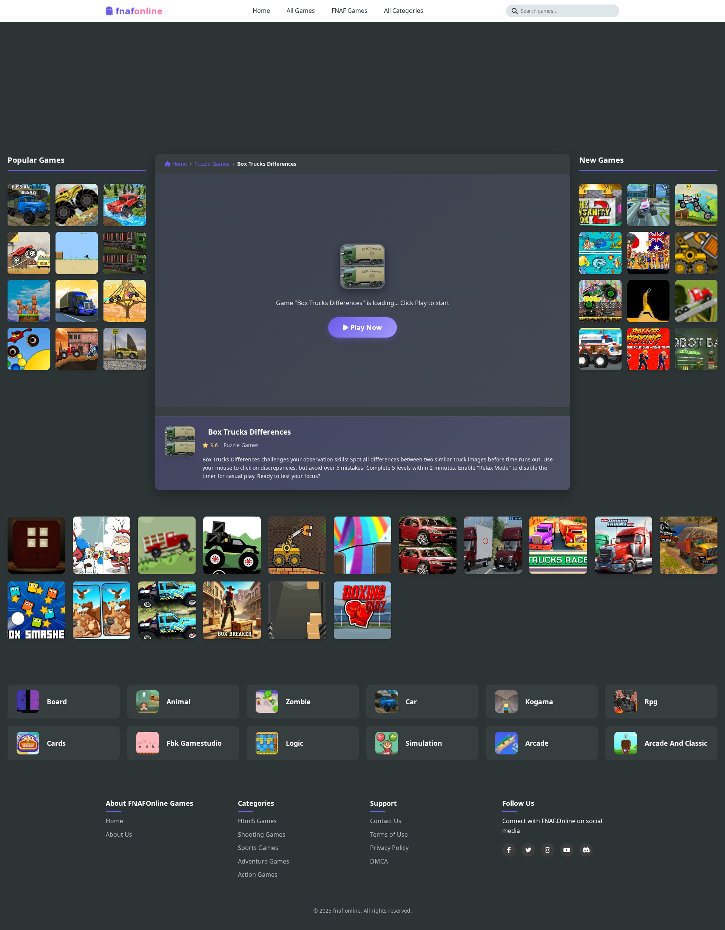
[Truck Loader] (696, 253)
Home (261, 10)
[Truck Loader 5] (297, 545)
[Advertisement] (362, 90)
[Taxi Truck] (124, 349)
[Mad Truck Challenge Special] (124, 301)
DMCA (379, 861)
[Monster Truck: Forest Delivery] (232, 545)
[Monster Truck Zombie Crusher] (600, 301)
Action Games (258, 874)
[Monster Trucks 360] (124, 205)
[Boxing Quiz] (363, 610)
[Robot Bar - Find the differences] (696, 349)
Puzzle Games (212, 163)
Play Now (365, 327)
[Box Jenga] (29, 301)
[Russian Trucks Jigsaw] (29, 205)
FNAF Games (349, 10)
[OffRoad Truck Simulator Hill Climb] (688, 545)
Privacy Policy (389, 848)
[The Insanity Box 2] (600, 205)
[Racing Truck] (696, 205)
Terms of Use (389, 834)
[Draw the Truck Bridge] (363, 545)
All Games (301, 10)
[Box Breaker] (232, 610)
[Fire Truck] (77, 349)
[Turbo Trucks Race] (623, 545)
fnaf (139, 11)
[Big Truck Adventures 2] (167, 545)
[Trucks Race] (558, 545)
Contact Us (385, 821)
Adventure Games (263, 861)
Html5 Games (257, 821)
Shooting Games (261, 834)
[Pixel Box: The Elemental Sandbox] (648, 301)
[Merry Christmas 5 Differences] (102, 545)
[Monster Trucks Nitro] (29, 253)
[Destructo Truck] (696, 301)
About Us (119, 834)
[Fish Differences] (600, 253)
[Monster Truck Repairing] (600, 349)
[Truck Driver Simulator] (77, 301)
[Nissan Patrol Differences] (167, 610)
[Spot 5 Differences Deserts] (102, 610)
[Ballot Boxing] (648, 349)
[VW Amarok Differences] (428, 545)
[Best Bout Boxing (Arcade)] (648, 253)
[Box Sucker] (77, 253)
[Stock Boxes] (297, 610)
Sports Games (258, 848)
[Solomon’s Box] (36, 545)
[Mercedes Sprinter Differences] (493, 545)
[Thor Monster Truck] (29, 349)
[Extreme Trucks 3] (77, 205)
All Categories (403, 10)
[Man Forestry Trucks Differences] (124, 253)
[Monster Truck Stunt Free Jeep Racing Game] (648, 205)
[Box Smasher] (36, 610)
